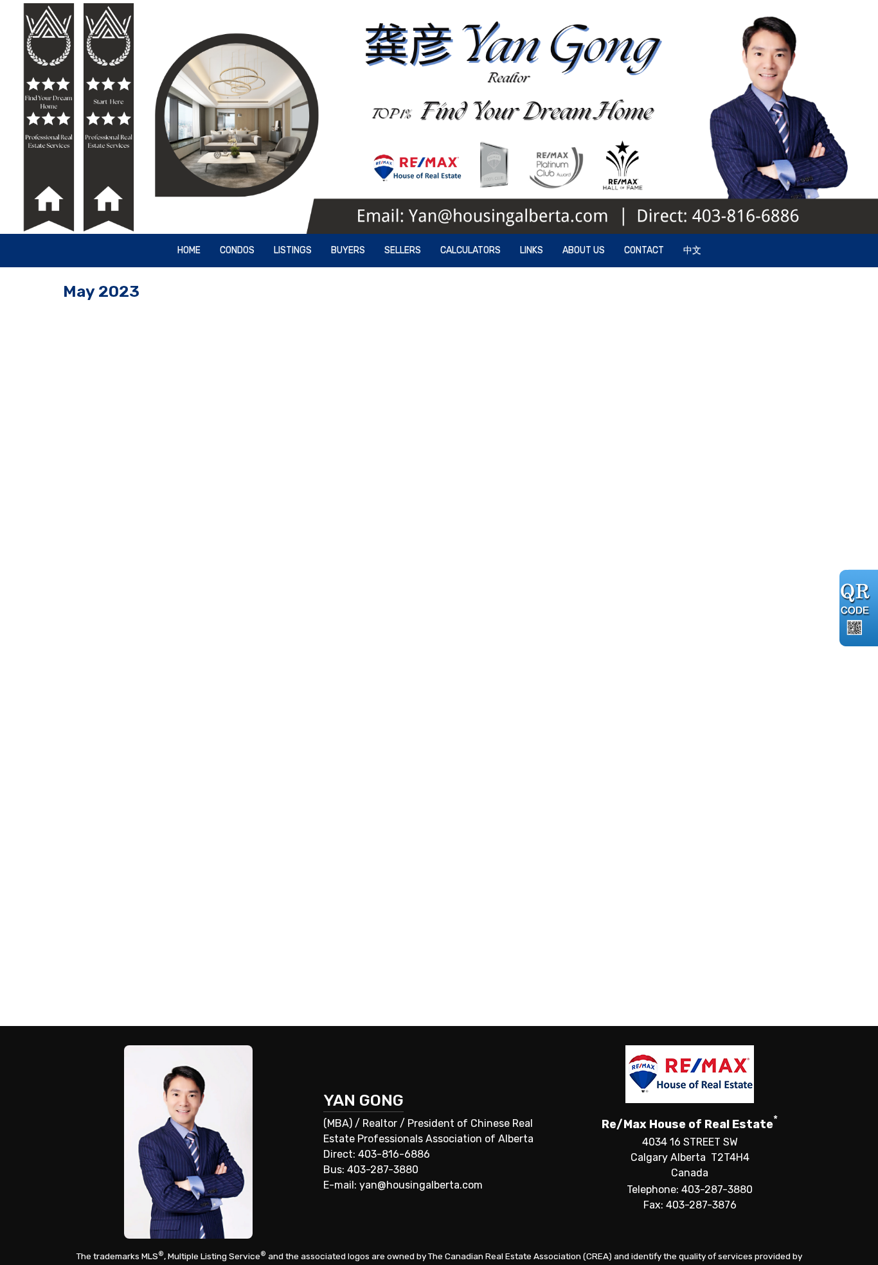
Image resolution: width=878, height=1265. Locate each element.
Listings (293, 250)
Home (189, 250)
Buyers (348, 250)
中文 (692, 250)
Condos (237, 250)
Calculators (470, 250)
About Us (583, 250)
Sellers (402, 250)
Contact (644, 250)
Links (531, 250)
